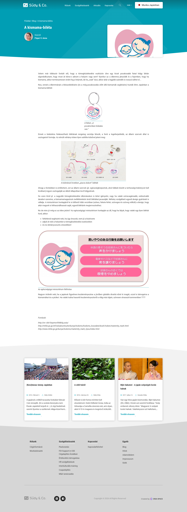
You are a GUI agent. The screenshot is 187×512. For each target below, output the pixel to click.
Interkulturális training (68, 466)
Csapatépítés (64, 470)
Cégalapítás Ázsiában (68, 454)
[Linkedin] (56, 498)
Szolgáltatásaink (67, 441)
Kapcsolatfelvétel (95, 447)
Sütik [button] (125, 463)
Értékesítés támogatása (69, 458)
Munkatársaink (36, 451)
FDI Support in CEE (67, 451)
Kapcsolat (93, 441)
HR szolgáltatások (66, 462)
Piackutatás (64, 447)
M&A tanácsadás (66, 474)
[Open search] (120, 5)
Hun (128, 5)
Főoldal (27, 21)
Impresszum (128, 459)
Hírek (125, 451)
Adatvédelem (128, 455)
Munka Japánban (150, 5)
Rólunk (33, 441)
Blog (34, 21)
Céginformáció (36, 447)
